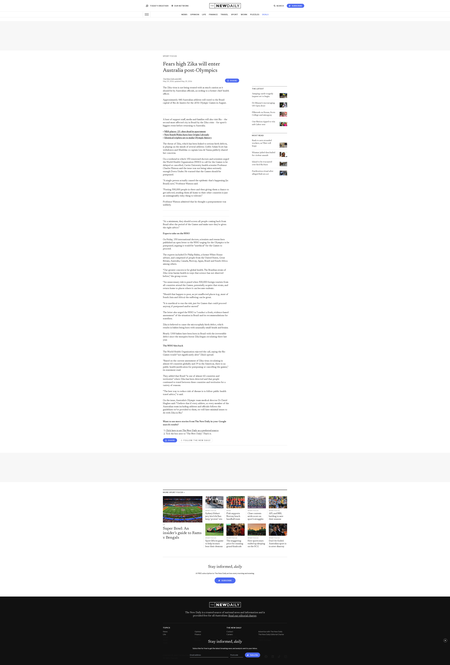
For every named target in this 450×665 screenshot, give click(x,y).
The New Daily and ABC (172, 79)
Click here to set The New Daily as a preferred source (192, 431)
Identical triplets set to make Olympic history (188, 138)
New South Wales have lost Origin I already (186, 135)
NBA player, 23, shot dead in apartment (185, 132)
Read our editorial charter (242, 616)
